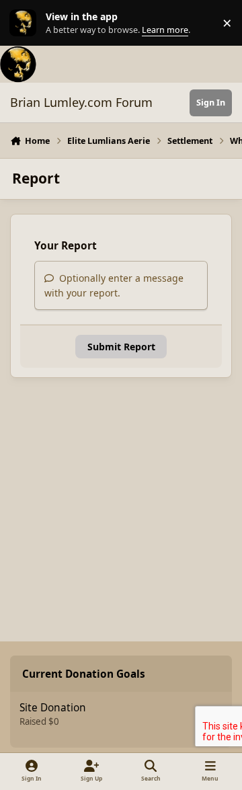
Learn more (26, 23)
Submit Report (121, 346)
